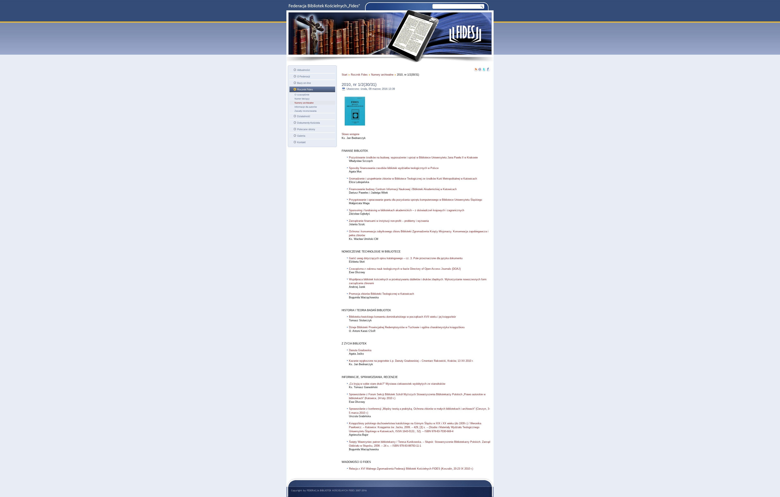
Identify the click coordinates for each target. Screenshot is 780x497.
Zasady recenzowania (305, 111)
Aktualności (303, 70)
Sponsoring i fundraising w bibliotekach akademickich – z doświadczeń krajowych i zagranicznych (406, 210)
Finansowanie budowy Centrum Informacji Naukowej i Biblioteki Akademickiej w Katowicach (403, 189)
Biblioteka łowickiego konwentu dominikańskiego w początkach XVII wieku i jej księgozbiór (402, 316)
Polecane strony (306, 129)
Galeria (301, 135)
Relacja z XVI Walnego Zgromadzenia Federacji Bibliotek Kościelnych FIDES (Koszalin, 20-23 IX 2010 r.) (411, 468)
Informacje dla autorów (306, 107)
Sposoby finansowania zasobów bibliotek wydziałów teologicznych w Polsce (394, 168)
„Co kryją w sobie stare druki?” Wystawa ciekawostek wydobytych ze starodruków (397, 383)
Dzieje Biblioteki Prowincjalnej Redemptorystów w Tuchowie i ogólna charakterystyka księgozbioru (407, 327)
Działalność (303, 116)
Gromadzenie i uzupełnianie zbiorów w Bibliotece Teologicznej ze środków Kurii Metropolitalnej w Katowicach (413, 178)
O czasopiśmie (302, 94)
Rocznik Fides (305, 89)
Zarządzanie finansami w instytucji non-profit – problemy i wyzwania (389, 220)
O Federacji (303, 76)
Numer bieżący (302, 98)
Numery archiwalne (304, 103)
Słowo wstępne (350, 134)
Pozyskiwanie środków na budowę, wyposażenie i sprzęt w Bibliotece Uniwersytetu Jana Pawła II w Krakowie (413, 157)
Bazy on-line (304, 83)
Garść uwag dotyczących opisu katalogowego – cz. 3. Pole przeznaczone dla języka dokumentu (406, 258)
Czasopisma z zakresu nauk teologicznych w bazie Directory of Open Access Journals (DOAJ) (405, 268)
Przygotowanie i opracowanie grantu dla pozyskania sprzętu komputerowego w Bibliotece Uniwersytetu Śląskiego (415, 199)
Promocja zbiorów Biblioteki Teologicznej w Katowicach (381, 293)
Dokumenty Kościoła (308, 122)
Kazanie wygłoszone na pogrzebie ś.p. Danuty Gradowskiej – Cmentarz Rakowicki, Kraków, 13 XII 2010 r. (411, 360)
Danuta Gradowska (360, 350)
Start (344, 74)
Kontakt (301, 142)
